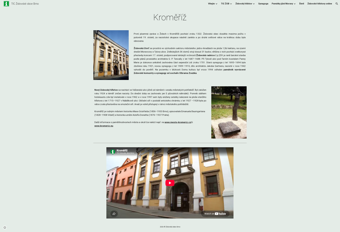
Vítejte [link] (211, 3)
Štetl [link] (301, 3)
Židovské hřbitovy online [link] (319, 3)
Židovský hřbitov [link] (243, 3)
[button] (337, 4)
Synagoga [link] (263, 3)
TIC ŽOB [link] (225, 3)
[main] (170, 17)
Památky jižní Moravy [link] (282, 3)
